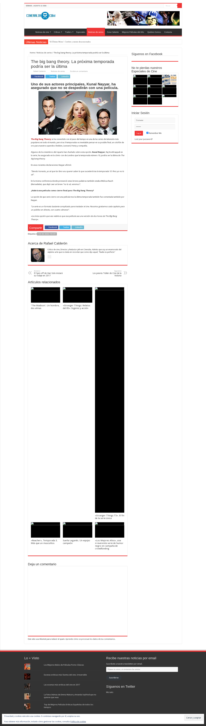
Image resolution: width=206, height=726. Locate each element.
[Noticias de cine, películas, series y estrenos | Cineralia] (41, 15)
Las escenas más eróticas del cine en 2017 (62, 685)
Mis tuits (109, 692)
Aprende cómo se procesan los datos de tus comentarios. (90, 639)
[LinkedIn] (161, 6)
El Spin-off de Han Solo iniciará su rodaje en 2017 (48, 273)
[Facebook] (156, 6)
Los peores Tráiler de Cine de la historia (107, 273)
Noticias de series (95, 32)
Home (32, 53)
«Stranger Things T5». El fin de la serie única (109, 517)
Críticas (57, 32)
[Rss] (153, 6)
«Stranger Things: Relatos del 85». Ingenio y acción (76, 307)
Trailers (68, 32)
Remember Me (155, 133)
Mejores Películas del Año (133, 32)
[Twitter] (159, 6)
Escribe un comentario (79, 71)
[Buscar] (179, 5)
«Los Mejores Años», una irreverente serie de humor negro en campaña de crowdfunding (109, 544)
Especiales (80, 32)
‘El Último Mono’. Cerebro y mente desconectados (70, 42)
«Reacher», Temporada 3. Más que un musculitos (44, 542)
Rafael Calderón (39, 71)
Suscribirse (114, 678)
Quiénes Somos (154, 32)
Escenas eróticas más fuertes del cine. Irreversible (65, 675)
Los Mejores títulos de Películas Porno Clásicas (64, 665)
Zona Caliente (113, 32)
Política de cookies (78, 722)
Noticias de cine (42, 32)
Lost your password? (144, 139)
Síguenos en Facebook (147, 54)
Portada (30, 32)
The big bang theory (47, 234)
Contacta (168, 32)
